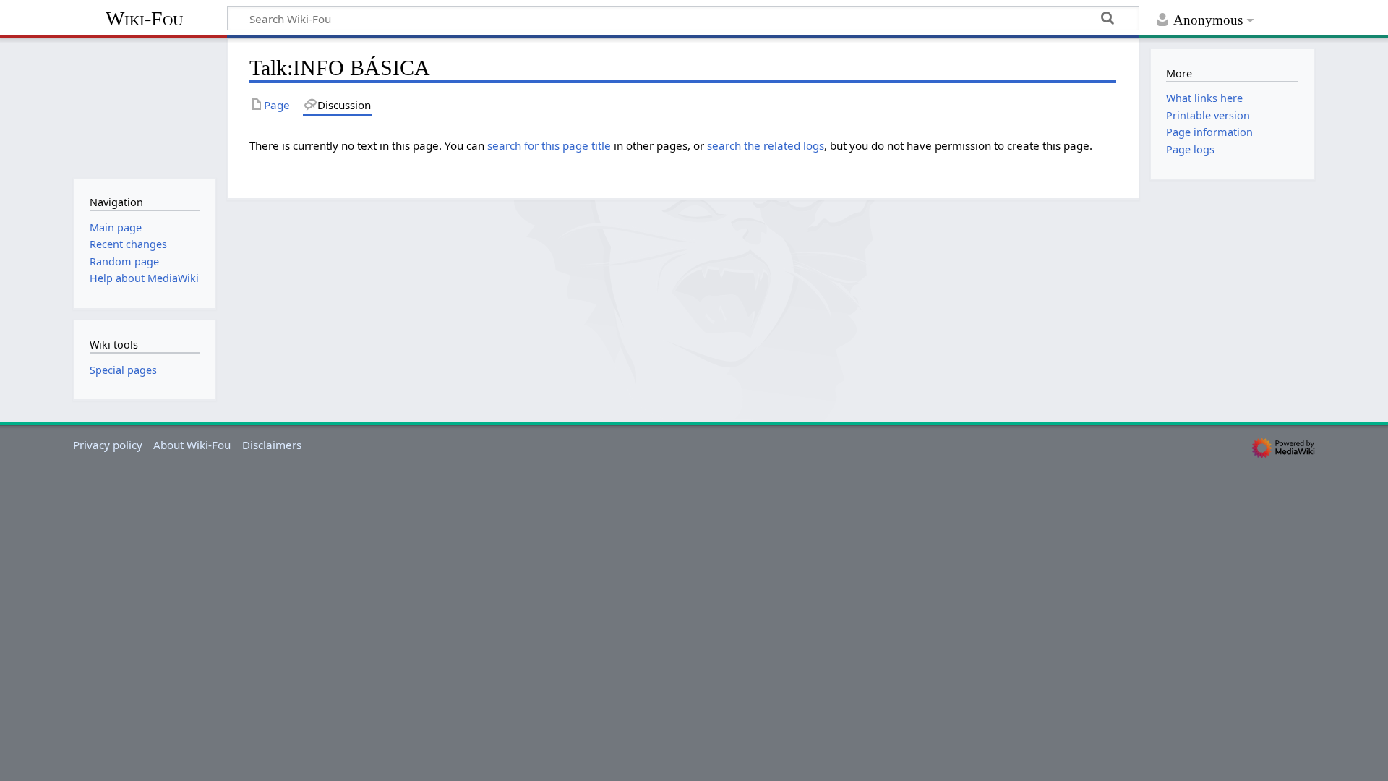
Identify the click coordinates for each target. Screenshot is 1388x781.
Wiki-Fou (144, 18)
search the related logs (765, 145)
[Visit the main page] (144, 106)
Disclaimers (271, 445)
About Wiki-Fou (192, 445)
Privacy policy (107, 445)
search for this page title (549, 145)
